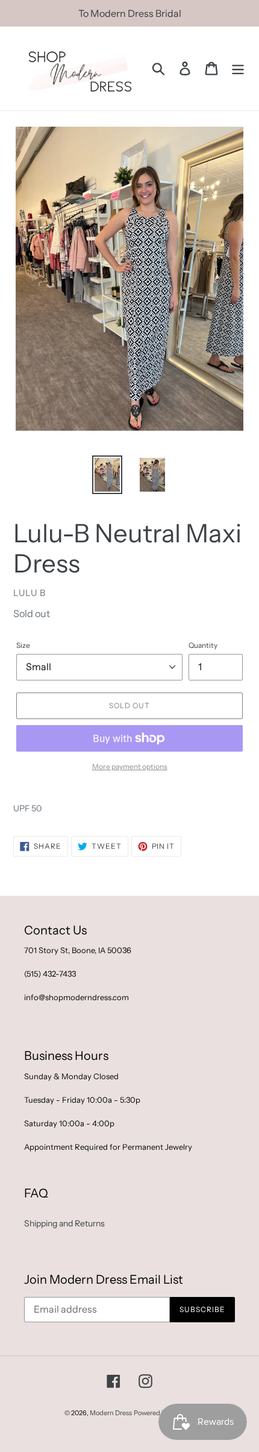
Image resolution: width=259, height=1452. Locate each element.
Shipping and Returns (64, 1223)
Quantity (203, 645)
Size (23, 645)
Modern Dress (111, 1413)
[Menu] (238, 68)
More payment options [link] (129, 766)
